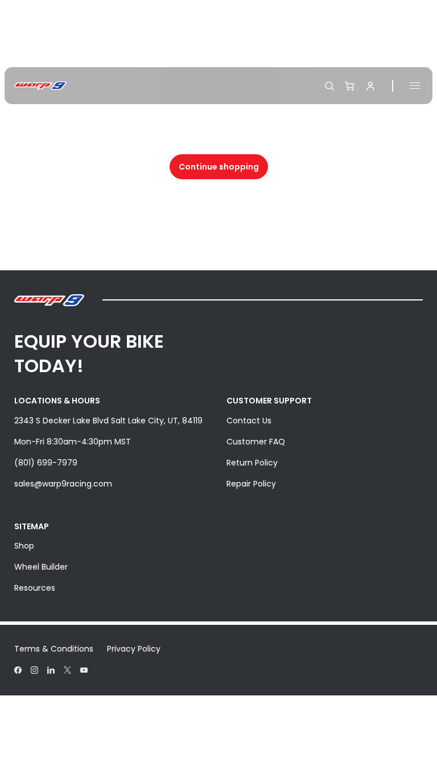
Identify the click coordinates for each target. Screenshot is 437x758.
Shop (24, 545)
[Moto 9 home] (40, 86)
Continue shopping (219, 166)
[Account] (370, 86)
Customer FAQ (255, 441)
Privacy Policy (133, 648)
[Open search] (329, 86)
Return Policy (252, 462)
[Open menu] (415, 86)
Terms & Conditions (53, 648)
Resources (34, 588)
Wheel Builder (41, 566)
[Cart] (350, 86)
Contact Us (248, 420)
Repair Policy (251, 483)
